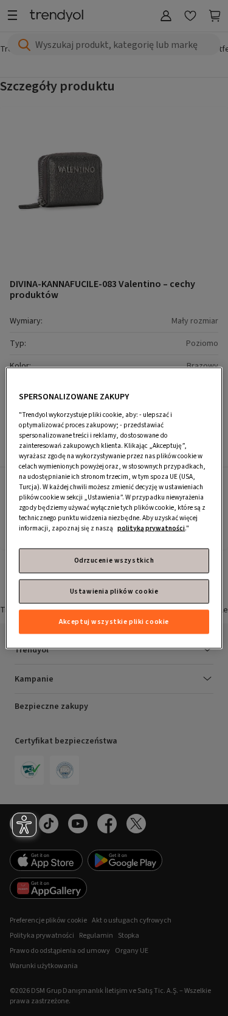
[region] (113, 508)
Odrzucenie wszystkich (114, 560)
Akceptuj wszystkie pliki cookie (114, 621)
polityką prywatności (151, 528)
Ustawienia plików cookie (114, 591)
